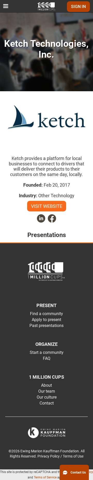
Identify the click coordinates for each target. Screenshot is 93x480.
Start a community (47, 352)
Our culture (47, 397)
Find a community (46, 313)
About (46, 385)
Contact (47, 403)
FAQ (46, 358)
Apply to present (46, 319)
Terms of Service (45, 477)
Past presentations (46, 325)
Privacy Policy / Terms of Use (60, 456)
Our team (46, 391)
